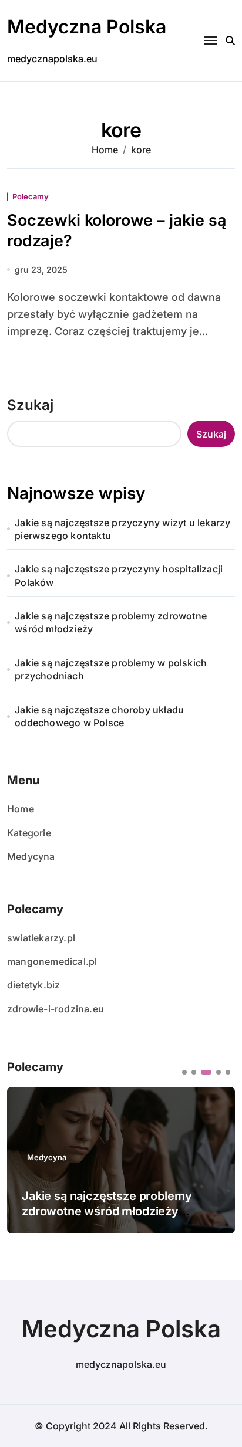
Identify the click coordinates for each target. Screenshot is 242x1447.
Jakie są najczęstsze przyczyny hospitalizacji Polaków (119, 575)
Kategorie (29, 833)
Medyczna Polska (86, 26)
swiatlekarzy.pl (41, 938)
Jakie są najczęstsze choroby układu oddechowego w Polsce (99, 716)
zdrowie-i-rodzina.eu (55, 1009)
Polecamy (30, 196)
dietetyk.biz (33, 985)
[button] (184, 1072)
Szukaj (30, 405)
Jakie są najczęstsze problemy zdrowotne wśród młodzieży (111, 622)
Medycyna (31, 856)
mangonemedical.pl (52, 961)
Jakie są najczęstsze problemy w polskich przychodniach (111, 669)
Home (20, 809)
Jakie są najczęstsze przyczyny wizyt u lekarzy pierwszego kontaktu (122, 529)
